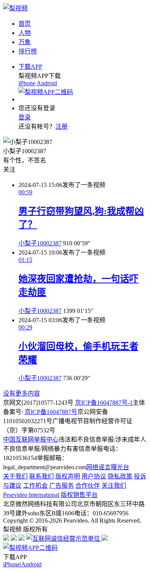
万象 (24, 42)
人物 (24, 33)
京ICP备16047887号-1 (104, 402)
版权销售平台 (79, 495)
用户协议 (94, 476)
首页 (24, 23)
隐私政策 (120, 476)
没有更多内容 (21, 393)
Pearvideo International (31, 495)
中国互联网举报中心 (30, 439)
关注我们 (114, 485)
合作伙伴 (87, 485)
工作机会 (35, 485)
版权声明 (67, 476)
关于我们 (15, 476)
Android (47, 83)
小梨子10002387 (40, 243)
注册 (61, 126)
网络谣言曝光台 (107, 467)
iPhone (26, 83)
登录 (24, 117)
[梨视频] (15, 8)
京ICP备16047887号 (51, 412)
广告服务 (61, 485)
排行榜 (27, 51)
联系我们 (41, 476)
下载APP (30, 66)
